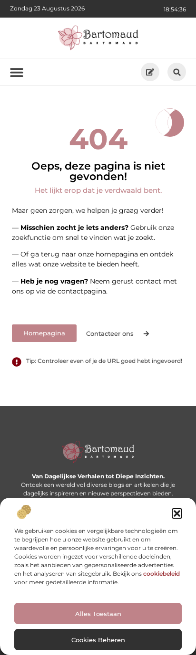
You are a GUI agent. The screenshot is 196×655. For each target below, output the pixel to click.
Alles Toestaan (98, 613)
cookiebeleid (161, 573)
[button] (177, 513)
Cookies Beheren (98, 640)
